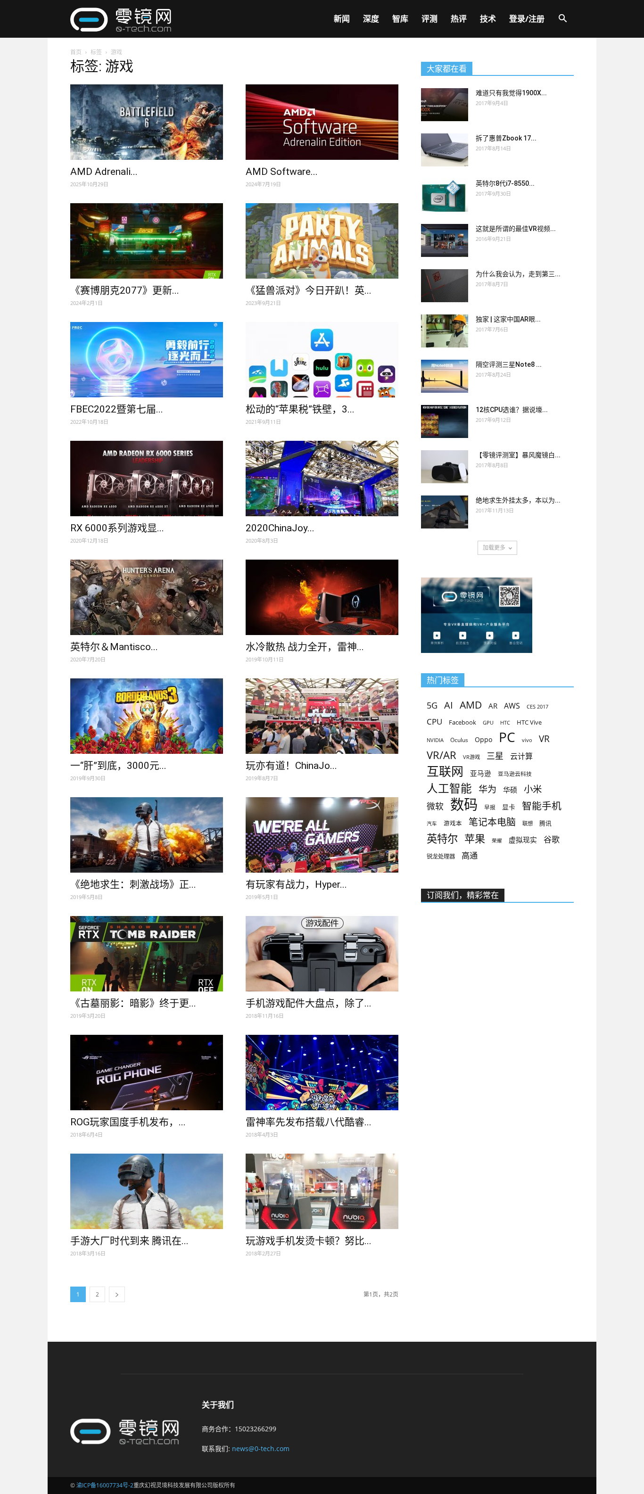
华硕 (510, 789)
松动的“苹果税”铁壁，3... (300, 409)
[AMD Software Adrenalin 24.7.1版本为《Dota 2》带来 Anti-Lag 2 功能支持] (322, 122)
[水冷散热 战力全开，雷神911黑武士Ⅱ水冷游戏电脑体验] (322, 597)
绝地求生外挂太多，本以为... (518, 500)
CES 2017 (537, 706)
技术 (488, 18)
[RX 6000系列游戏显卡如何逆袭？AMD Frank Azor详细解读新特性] (146, 478)
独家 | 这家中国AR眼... (508, 319)
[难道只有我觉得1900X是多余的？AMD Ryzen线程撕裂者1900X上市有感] (444, 104)
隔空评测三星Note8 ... (509, 364)
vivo (527, 739)
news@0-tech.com (260, 1448)
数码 (464, 804)
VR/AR (441, 755)
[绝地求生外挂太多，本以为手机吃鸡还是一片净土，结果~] (444, 511)
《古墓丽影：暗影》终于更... (133, 1003)
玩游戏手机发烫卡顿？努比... (309, 1240)
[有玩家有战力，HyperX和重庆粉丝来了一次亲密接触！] (322, 835)
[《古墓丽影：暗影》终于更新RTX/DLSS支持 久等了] (146, 953)
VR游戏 (471, 756)
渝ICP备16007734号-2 (104, 1485)
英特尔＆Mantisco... (114, 646)
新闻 (342, 18)
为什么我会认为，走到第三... (518, 274)
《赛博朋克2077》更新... (124, 290)
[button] (562, 19)
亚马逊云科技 (515, 773)
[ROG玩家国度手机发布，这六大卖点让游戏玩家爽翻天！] (146, 1072)
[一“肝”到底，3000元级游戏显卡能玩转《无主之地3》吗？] (146, 716)
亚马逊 (480, 773)
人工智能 (449, 788)
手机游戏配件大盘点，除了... (309, 1003)
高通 (470, 855)
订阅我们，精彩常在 (463, 895)
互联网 (445, 771)
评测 (429, 18)
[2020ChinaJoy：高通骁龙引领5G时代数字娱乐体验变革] (322, 478)
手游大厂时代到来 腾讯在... (129, 1240)
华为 (487, 789)
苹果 (474, 838)
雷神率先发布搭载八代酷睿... (309, 1122)
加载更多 (494, 548)
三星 (495, 756)
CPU (434, 721)
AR (492, 706)
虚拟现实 (523, 839)
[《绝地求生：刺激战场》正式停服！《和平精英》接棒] (146, 835)
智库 (400, 18)
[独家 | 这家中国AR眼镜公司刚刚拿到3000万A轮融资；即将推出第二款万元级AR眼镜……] (444, 330)
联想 (527, 823)
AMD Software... (282, 171)
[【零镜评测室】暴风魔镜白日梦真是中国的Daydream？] (444, 466)
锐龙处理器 (441, 856)
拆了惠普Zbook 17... (506, 138)
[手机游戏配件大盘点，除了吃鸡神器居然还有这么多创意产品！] (322, 953)
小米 (533, 789)
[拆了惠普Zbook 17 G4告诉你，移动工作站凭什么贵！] (444, 149)
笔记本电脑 (492, 822)
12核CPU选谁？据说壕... (512, 409)
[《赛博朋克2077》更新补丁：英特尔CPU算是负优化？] (146, 241)
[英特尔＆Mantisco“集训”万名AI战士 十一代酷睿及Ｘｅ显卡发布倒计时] (146, 597)
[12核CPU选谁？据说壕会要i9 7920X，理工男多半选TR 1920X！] (444, 421)
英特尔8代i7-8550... (505, 183)
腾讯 (545, 823)
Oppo (483, 739)
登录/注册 (527, 18)
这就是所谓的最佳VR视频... (516, 228)
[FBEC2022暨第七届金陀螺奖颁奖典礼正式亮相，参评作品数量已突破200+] (146, 359)
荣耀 (497, 840)
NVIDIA (435, 740)
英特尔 (442, 838)
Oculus (459, 739)
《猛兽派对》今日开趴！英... (309, 290)
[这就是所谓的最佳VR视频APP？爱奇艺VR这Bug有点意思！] (444, 240)
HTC (505, 722)
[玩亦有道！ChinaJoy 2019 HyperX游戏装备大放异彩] (322, 716)
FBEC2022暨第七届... (116, 409)
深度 (371, 18)
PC (507, 737)
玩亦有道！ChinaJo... (291, 765)
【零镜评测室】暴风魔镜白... (518, 455)
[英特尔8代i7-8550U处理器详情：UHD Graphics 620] (444, 195)
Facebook (462, 722)
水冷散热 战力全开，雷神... (305, 646)
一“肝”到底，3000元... (118, 765)
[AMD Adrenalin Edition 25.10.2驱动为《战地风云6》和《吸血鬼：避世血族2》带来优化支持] (146, 122)
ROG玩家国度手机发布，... (128, 1122)
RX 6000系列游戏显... (117, 528)
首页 (76, 52)
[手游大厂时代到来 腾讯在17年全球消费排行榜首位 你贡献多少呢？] (146, 1191)
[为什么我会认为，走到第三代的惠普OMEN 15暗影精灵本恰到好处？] (444, 285)
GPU (488, 722)
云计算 (521, 756)
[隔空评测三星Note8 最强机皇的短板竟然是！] (444, 376)
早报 (489, 807)
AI (448, 705)
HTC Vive (529, 722)
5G (432, 705)
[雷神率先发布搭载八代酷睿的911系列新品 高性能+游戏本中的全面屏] (322, 1072)
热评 (459, 18)
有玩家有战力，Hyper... (296, 884)
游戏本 (453, 823)
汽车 (432, 823)
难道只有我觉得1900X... (511, 93)
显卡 (508, 806)
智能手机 (541, 806)
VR (544, 739)
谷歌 (552, 839)
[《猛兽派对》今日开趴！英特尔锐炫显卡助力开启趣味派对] (322, 241)
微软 (435, 806)
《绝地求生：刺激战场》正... (133, 884)
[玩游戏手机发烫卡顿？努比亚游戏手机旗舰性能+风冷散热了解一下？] (322, 1191)
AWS (512, 706)
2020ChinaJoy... (280, 528)
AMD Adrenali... (104, 171)
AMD (471, 705)
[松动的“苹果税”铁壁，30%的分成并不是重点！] (322, 359)
